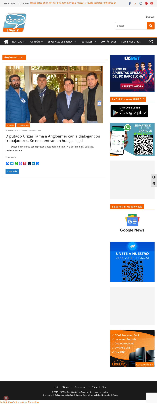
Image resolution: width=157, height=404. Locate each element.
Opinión (35, 41)
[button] (23, 42)
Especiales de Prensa (60, 41)
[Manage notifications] (6, 398)
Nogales (10, 125)
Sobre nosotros (131, 41)
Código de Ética (99, 387)
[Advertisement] (132, 180)
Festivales (86, 41)
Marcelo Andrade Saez (31, 130)
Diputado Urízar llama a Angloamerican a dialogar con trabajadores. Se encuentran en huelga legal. (53, 138)
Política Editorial (61, 387)
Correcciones (80, 387)
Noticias (17, 41)
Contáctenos (109, 41)
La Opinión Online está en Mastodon (19, 402)
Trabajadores (23, 125)
